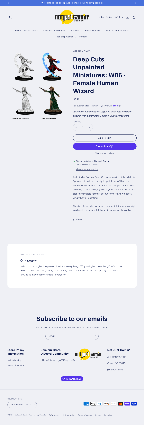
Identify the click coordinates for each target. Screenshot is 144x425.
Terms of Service (15, 365)
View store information (87, 169)
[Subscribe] (95, 336)
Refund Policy (14, 360)
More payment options (104, 153)
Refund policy (55, 415)
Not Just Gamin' (21, 415)
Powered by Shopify (37, 415)
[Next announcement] (136, 3)
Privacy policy (69, 415)
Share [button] (79, 219)
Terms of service (85, 415)
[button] (10, 17)
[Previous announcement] (8, 3)
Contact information (103, 415)
